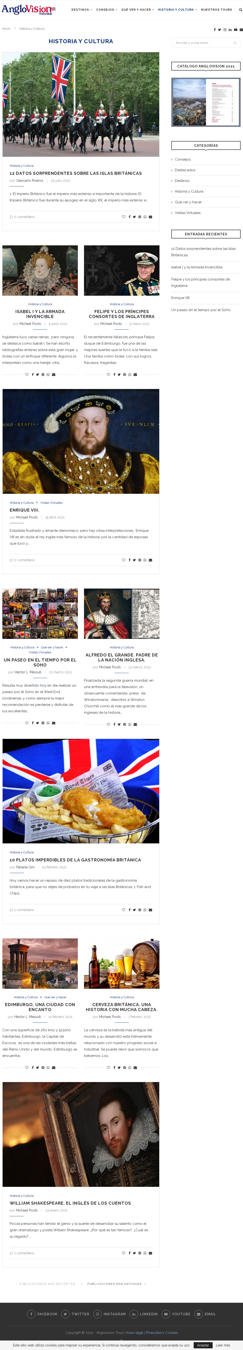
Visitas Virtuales (51, 502)
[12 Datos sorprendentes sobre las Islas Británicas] (81, 104)
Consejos (105, 9)
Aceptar (203, 1345)
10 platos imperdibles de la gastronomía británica (75, 859)
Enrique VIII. (24, 510)
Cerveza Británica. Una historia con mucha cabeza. (122, 1007)
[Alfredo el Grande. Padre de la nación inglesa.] (121, 614)
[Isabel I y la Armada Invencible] (40, 270)
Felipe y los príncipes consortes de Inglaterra (122, 314)
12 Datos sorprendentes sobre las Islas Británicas (76, 173)
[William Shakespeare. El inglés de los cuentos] (81, 1134)
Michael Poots (30, 324)
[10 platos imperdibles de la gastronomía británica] (81, 791)
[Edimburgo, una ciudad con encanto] (40, 963)
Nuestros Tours (216, 9)
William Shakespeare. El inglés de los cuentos (70, 1203)
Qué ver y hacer (136, 9)
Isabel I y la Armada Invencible (40, 314)
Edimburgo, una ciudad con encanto (40, 1007)
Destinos (80, 9)
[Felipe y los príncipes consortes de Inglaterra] (121, 270)
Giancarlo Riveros (29, 180)
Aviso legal (134, 1333)
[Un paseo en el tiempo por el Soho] (40, 614)
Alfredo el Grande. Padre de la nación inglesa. (122, 657)
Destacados (185, 170)
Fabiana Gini (25, 867)
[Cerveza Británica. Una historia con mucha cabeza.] (121, 963)
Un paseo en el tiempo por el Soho (40, 662)
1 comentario (24, 910)
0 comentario (24, 217)
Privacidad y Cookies (162, 1333)
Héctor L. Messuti (28, 672)
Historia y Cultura (176, 9)
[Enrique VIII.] (81, 441)
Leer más (223, 1345)
